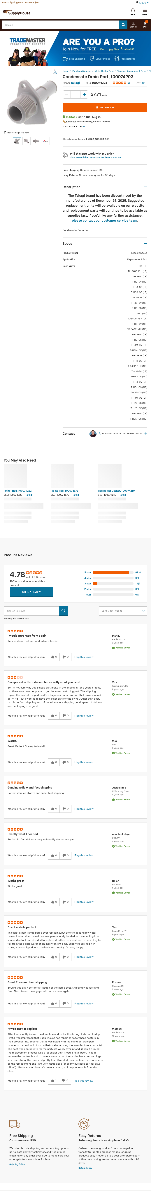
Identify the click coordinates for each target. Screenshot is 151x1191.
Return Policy (85, 1168)
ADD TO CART (107, 107)
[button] (122, 83)
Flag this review (84, 657)
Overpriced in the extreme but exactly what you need (44, 682)
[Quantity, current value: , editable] (75, 94)
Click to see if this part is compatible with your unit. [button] (96, 157)
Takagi (75, 83)
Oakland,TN (118, 986)
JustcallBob (119, 787)
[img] (120, 83)
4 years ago (118, 794)
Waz (114, 741)
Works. (12, 741)
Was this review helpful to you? (26, 657)
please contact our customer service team (104, 221)
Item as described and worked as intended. (33, 641)
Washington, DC (120, 686)
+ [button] (145, 433)
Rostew (116, 982)
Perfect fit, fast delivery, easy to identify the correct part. (42, 839)
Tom (114, 927)
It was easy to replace (23, 1029)
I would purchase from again (27, 636)
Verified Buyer (122, 647)
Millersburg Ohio (120, 791)
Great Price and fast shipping (27, 982)
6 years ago (118, 934)
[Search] (123, 24)
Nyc (114, 744)
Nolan (115, 880)
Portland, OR (118, 1032)
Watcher (117, 1028)
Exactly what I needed (23, 834)
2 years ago (118, 642)
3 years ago (118, 748)
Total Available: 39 (72, 126)
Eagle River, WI (119, 931)
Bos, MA (116, 838)
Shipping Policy (17, 1164)
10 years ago (118, 1036)
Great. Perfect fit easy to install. (26, 746)
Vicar (115, 682)
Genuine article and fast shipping (30, 787)
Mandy (116, 635)
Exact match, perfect (22, 927)
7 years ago (117, 989)
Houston (116, 884)
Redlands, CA (119, 639)
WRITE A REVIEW (31, 592)
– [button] (145, 187)
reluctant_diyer (121, 834)
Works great (16, 881)
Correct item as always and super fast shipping (36, 793)
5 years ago (118, 888)
